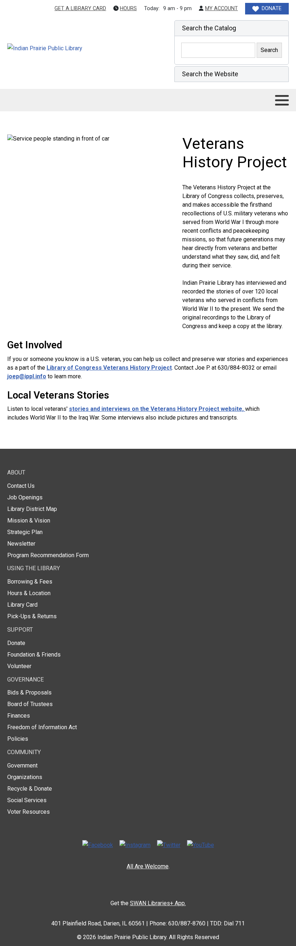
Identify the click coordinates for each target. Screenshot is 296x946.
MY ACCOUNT (221, 8)
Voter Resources (28, 811)
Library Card (22, 604)
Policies (17, 738)
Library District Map (32, 509)
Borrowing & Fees (29, 581)
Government (22, 765)
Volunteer (19, 666)
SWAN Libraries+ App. (158, 903)
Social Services (27, 800)
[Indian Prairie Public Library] (60, 48)
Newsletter (21, 543)
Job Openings (25, 497)
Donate (16, 643)
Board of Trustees (30, 704)
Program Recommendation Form (48, 555)
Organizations (24, 777)
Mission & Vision (28, 520)
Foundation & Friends (34, 654)
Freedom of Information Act (42, 727)
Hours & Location (29, 593)
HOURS (128, 8)
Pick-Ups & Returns (32, 616)
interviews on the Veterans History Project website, (173, 408)
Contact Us (21, 485)
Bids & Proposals (29, 692)
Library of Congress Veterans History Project (109, 367)
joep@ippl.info (26, 376)
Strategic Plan (25, 532)
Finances (18, 715)
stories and (85, 408)
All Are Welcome (148, 866)
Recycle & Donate (29, 788)
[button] (231, 28)
